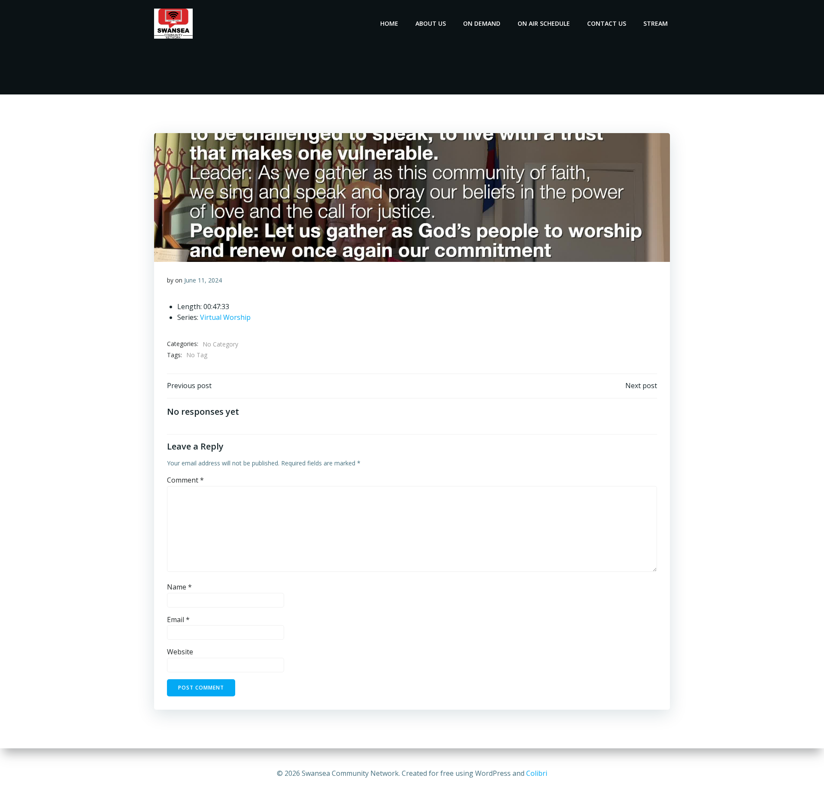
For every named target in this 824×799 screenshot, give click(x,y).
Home (389, 23)
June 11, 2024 (203, 280)
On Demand (481, 23)
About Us (430, 23)
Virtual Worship (225, 317)
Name (179, 587)
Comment (185, 480)
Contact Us (606, 23)
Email (178, 619)
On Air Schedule (544, 23)
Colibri (536, 773)
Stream (655, 23)
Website (180, 651)
